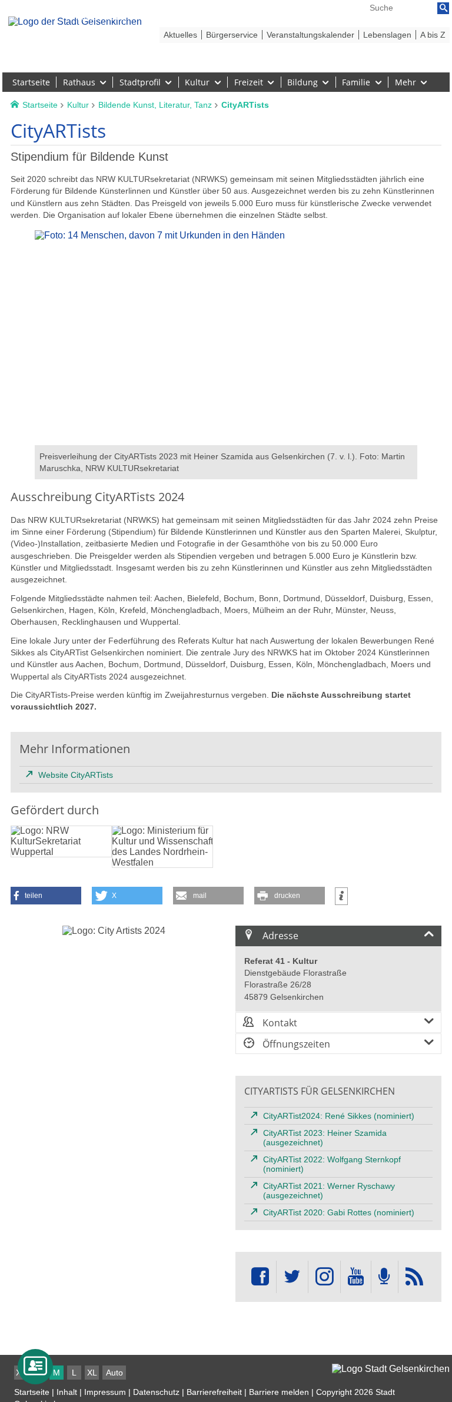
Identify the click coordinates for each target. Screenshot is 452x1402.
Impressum (105, 1392)
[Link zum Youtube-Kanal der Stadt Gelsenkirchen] (356, 1277)
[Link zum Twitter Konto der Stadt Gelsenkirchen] (292, 1277)
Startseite (31, 1392)
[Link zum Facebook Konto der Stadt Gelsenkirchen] (260, 1277)
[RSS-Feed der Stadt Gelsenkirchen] (414, 1277)
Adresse (279, 935)
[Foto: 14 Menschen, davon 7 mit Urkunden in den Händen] (226, 440)
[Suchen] (443, 8)
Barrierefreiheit (214, 1392)
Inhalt (66, 1392)
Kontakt (278, 1022)
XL (92, 1372)
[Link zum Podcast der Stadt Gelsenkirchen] (384, 1277)
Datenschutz (156, 1392)
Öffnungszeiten (295, 1044)
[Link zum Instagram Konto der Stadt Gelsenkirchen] (324, 1277)
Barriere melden (279, 1392)
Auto (114, 1372)
